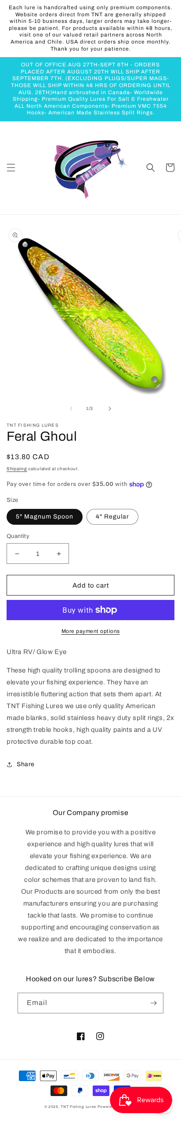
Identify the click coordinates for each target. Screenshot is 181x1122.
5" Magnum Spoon (44, 516)
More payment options (91, 631)
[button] (11, 167)
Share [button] (26, 764)
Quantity (18, 536)
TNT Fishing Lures (78, 1107)
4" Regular (112, 516)
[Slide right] (109, 408)
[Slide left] (71, 408)
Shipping (17, 468)
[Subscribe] (153, 1003)
